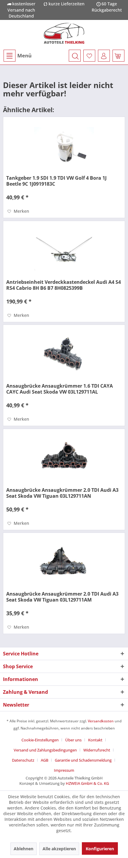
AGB (44, 760)
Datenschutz (23, 760)
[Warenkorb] (118, 56)
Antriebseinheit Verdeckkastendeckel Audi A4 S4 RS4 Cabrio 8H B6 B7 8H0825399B (63, 285)
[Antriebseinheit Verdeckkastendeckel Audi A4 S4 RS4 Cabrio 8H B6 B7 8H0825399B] (64, 251)
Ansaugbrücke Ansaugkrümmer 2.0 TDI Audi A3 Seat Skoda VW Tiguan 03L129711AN (62, 493)
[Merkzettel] (89, 56)
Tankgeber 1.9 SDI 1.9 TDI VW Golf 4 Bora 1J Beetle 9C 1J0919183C (56, 181)
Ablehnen (23, 848)
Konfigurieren (100, 848)
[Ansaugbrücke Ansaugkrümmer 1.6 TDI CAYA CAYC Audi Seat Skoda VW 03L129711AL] (64, 354)
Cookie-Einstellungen (40, 740)
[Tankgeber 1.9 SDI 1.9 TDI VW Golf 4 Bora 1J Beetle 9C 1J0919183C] (64, 146)
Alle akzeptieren (59, 848)
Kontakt (95, 740)
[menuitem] (17, 56)
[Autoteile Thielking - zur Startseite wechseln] (64, 33)
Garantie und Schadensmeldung (83, 760)
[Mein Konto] (104, 56)
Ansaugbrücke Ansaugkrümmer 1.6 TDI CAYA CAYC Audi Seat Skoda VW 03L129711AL (59, 389)
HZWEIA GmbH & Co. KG (87, 783)
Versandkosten (101, 721)
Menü (24, 55)
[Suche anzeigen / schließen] (75, 56)
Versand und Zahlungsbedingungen (45, 750)
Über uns (73, 740)
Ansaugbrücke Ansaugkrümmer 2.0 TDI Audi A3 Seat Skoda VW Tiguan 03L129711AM (62, 597)
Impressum (64, 770)
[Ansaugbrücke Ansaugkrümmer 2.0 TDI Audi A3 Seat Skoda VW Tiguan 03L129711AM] (64, 562)
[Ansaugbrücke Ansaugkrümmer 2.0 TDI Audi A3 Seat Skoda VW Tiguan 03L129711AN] (64, 459)
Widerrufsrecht (96, 750)
